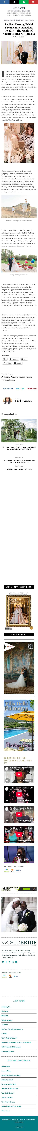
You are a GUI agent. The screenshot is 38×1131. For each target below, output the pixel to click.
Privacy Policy (19, 1122)
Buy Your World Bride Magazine (12, 1029)
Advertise (4, 1025)
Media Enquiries (6, 1020)
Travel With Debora (7, 1093)
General (12, 20)
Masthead (4, 1011)
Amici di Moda (6, 1071)
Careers (4, 1033)
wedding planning (8, 380)
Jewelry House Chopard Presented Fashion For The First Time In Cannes (19, 459)
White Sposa (5, 1111)
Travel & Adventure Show (9, 1089)
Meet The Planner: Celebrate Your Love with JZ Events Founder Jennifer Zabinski (19, 448)
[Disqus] (18, 502)
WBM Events (5, 1066)
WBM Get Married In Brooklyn (11, 1106)
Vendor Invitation (7, 1097)
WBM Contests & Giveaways (11, 1047)
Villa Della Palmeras (8, 1102)
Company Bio (6, 1007)
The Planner (19, 20)
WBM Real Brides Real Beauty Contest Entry (16, 1042)
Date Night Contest (7, 1051)
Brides (6, 20)
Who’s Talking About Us (9, 1038)
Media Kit (4, 1016)
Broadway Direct (7, 1080)
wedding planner (25, 377)
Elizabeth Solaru (20, 37)
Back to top (19, 1127)
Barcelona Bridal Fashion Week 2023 (19, 467)
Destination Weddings (9, 377)
